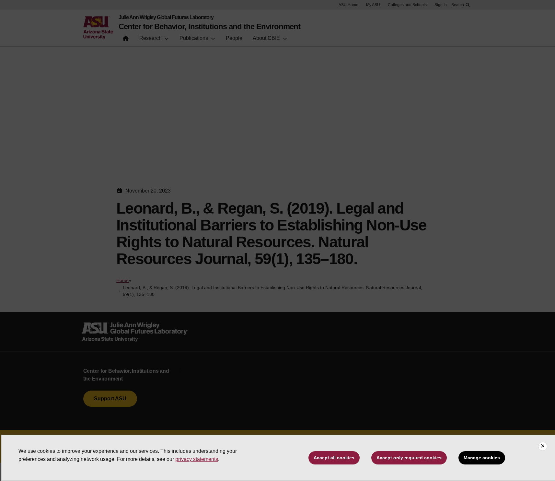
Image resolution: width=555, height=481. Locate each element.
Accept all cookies (334, 457)
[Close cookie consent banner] (542, 446)
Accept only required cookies (409, 457)
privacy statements (196, 459)
